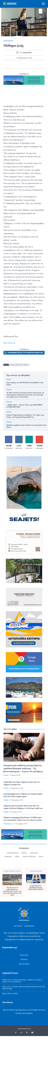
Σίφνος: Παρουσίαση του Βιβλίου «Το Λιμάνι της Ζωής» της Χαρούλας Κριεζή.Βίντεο (25, 416)
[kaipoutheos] (18, 52)
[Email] (29, 64)
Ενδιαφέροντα (8, 824)
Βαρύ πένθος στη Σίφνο (10, 993)
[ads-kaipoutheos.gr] (24, 353)
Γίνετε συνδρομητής (39, 437)
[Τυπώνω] (34, 64)
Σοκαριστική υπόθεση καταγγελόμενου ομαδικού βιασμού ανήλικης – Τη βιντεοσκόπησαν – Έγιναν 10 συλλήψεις (23, 768)
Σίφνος (9, 389)
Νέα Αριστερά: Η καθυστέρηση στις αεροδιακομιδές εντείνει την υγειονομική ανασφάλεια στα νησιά (12, 891)
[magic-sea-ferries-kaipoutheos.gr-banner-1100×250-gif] (24, 80)
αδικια (26, 364)
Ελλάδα (5, 775)
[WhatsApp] (24, 64)
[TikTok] (21, 1032)
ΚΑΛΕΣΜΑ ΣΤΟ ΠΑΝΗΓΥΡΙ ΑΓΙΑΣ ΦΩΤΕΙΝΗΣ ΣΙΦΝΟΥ (35, 887)
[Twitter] (13, 64)
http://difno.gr (9, 343)
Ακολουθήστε (19, 436)
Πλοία (8, 379)
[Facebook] (8, 64)
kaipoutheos (27, 52)
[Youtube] (32, 1032)
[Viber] (40, 64)
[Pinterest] (18, 64)
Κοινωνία (8, 41)
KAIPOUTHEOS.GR (16, 364)
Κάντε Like (8, 436)
